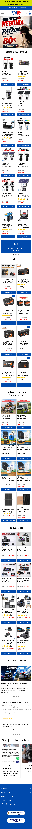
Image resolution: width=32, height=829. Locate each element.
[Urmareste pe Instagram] (6, 804)
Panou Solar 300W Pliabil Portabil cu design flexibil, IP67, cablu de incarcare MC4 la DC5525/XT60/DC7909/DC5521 (8, 416)
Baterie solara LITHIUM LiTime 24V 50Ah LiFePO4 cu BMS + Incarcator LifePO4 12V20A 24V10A (8, 281)
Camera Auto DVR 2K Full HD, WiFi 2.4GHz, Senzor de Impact (23, 73)
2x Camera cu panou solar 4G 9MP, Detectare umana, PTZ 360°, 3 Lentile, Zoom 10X (8, 195)
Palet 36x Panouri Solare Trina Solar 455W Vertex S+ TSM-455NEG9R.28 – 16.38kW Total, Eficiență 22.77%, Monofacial (23, 509)
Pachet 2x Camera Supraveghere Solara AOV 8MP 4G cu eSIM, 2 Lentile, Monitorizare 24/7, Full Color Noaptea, (7, 164)
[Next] (30, 673)
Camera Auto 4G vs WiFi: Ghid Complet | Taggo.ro (15, 684)
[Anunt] (16, 2)
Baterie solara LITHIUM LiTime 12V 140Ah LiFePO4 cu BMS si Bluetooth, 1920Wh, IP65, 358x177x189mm (23, 374)
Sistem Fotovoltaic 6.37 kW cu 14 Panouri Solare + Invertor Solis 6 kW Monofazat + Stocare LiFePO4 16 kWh (8, 478)
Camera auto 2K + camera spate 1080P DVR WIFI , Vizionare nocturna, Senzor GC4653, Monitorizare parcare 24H (8, 134)
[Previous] (2, 673)
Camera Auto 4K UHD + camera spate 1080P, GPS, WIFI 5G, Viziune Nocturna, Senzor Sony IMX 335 (23, 611)
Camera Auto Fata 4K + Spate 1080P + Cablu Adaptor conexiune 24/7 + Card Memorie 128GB (8, 580)
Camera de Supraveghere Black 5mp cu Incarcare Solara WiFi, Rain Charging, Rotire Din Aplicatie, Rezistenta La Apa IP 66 (8, 225)
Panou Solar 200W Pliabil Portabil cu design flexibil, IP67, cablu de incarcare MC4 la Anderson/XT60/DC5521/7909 (23, 416)
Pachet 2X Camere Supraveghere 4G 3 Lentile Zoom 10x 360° (7, 73)
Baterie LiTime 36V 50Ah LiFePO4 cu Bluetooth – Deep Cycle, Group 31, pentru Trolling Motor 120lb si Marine (8, 343)
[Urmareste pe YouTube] (11, 804)
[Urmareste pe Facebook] (2, 804)
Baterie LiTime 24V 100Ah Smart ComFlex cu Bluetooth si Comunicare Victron (23, 281)
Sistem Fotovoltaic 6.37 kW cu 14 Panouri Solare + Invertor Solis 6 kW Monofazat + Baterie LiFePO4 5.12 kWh (23, 447)
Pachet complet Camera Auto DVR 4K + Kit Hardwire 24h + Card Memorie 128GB (7, 549)
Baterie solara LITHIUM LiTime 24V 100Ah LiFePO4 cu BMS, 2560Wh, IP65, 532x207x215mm (23, 343)
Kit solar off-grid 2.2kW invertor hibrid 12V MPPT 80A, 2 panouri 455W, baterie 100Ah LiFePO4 (8, 447)
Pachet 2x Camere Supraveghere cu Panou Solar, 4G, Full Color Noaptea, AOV (24, 134)
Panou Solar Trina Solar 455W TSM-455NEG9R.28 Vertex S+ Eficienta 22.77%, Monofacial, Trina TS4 (8, 509)
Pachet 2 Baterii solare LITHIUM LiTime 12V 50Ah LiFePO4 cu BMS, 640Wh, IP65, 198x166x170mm (23, 312)
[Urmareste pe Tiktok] (15, 804)
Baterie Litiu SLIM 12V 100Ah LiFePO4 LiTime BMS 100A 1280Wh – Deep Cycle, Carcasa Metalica (8, 374)
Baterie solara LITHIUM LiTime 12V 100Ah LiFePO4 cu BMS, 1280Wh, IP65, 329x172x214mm (8, 312)
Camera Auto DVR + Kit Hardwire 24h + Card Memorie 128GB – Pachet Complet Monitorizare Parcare (22, 549)
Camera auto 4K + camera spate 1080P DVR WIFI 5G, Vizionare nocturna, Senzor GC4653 (8, 611)
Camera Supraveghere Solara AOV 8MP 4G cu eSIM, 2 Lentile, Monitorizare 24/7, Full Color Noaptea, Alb (23, 195)
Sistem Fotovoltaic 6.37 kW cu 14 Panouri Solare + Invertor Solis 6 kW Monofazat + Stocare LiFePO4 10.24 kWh (23, 478)
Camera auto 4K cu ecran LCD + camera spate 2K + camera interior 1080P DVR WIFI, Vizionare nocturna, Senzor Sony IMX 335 (23, 642)
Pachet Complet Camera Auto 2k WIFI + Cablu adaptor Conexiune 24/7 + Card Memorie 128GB (23, 580)
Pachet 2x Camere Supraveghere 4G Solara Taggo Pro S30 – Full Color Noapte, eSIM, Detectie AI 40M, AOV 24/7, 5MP (24, 103)
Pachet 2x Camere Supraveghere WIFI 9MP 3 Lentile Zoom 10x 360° (24, 164)
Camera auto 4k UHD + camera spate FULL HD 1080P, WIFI (8, 642)
